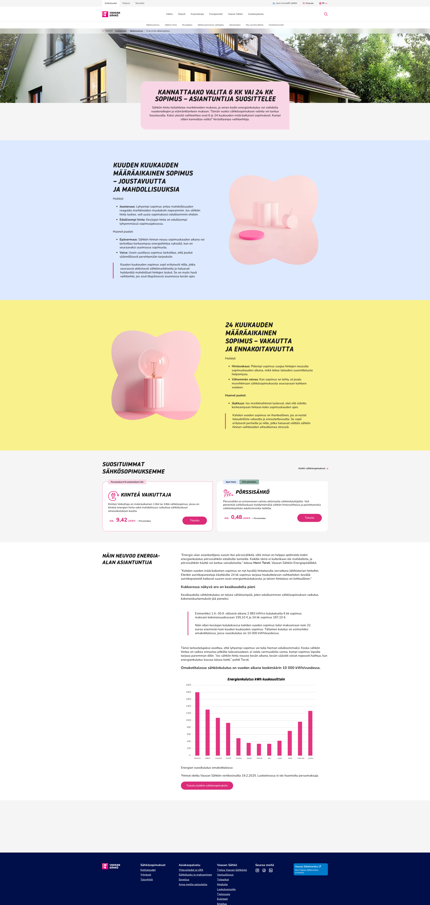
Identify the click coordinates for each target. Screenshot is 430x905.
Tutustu (194, 520)
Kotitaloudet (120, 31)
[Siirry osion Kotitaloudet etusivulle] (111, 14)
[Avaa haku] (326, 14)
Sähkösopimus (136, 31)
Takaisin (109, 31)
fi (323, 3)
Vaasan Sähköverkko (306, 866)
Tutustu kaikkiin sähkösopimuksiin (207, 785)
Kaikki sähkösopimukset (311, 468)
